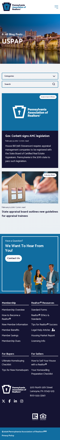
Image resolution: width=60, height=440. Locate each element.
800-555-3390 (37, 396)
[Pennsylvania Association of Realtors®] (14, 7)
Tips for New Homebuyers (15, 370)
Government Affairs (48, 97)
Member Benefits (10, 330)
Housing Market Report (43, 335)
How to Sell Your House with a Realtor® (43, 363)
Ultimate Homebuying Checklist (13, 363)
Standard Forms (39, 310)
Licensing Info (38, 341)
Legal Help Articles (40, 330)
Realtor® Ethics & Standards (40, 317)
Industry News (49, 175)
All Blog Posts (13, 34)
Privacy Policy (8, 435)
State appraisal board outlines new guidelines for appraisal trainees (30, 213)
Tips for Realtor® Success (44, 324)
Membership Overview (13, 310)
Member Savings (10, 335)
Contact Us (13, 258)
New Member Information (15, 324)
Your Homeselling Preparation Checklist (42, 372)
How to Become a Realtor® (11, 317)
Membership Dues (11, 341)
